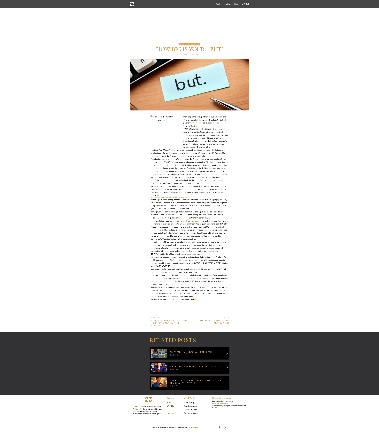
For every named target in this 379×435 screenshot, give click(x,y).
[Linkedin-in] (220, 427)
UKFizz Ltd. (137, 409)
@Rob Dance (194, 126)
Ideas (236, 4)
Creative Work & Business (189, 44)
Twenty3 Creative (139, 407)
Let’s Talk (245, 4)
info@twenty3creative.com (219, 403)
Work (218, 4)
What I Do (227, 4)
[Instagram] (225, 427)
